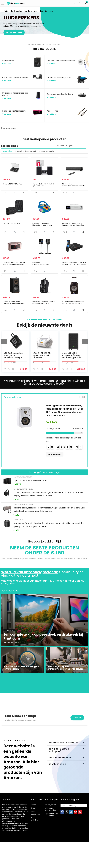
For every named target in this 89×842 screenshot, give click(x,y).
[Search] (75, 3)
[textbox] (74, 805)
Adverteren (35, 814)
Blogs (33, 811)
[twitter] (67, 812)
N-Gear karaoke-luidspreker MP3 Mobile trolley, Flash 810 (73, 303)
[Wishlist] (80, 3)
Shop (33, 808)
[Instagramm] (71, 812)
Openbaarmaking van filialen (52, 814)
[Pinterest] (80, 812)
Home (33, 805)
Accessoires (17, 520)
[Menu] (3, 3)
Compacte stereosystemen (23, 504)
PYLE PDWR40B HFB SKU (11, 223)
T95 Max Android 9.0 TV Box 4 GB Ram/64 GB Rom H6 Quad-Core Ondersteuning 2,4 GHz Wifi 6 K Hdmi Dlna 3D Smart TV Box (74, 265)
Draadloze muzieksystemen (23, 489)
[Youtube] (75, 812)
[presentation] (4, 341)
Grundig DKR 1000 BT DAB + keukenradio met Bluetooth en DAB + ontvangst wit (73, 225)
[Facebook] (62, 812)
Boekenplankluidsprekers (22, 477)
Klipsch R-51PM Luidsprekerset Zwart (30, 480)
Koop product (55, 454)
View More (6, 64)
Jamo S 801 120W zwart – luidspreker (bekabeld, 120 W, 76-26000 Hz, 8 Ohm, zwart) (14, 303)
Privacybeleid (50, 805)
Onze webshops (35, 819)
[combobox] (73, 805)
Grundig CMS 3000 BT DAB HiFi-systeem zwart (43, 185)
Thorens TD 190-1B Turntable (13, 184)
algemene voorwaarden (50, 809)
